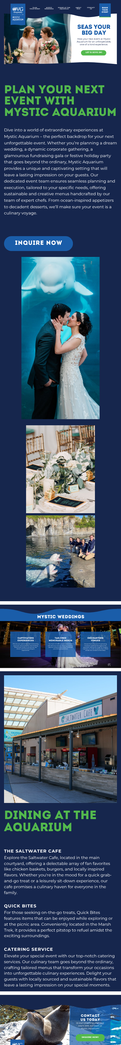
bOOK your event (105, 10)
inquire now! (90, 1037)
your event (35, 9)
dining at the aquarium (64, 8)
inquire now (38, 243)
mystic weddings (49, 8)
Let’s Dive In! (94, 52)
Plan (35, 8)
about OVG (78, 8)
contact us (91, 8)
